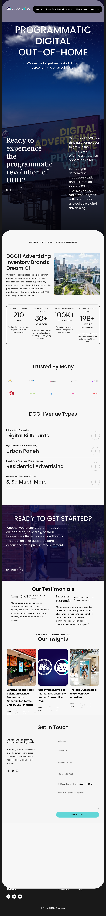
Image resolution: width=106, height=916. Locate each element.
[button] (39, 9)
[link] (8, 770)
